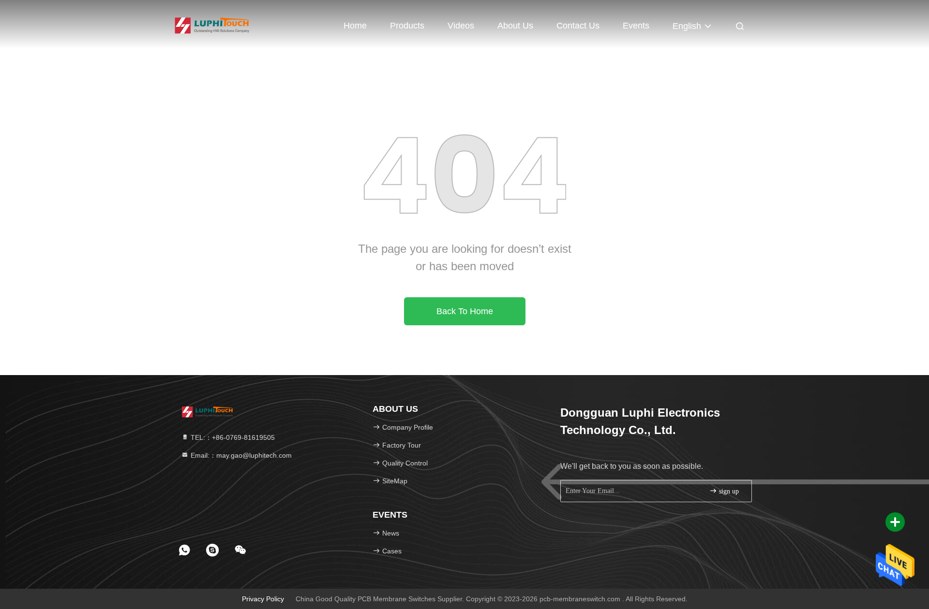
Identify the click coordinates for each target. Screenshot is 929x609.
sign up (728, 491)
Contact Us (577, 25)
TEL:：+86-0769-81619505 (232, 437)
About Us (515, 25)
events (636, 25)
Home (355, 25)
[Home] (213, 24)
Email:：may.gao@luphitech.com (240, 455)
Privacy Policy (263, 599)
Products (407, 25)
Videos (461, 25)
